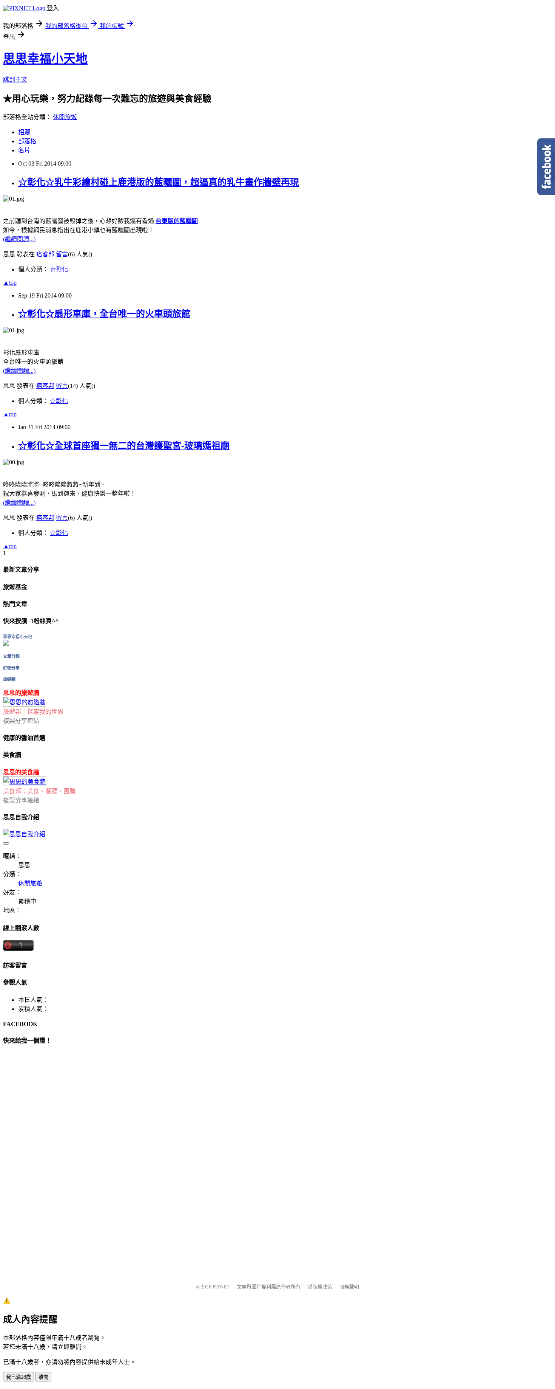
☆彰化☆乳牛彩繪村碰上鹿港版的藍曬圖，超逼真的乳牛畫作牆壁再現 (158, 182)
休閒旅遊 (65, 117)
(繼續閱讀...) (19, 239)
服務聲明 (349, 1287)
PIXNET (221, 1287)
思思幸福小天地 (45, 58)
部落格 (27, 141)
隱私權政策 (320, 1287)
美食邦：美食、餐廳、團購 (39, 791)
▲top (10, 282)
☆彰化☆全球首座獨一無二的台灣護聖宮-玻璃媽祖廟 (124, 446)
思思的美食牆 (21, 772)
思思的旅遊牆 (21, 693)
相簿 (24, 132)
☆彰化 (59, 269)
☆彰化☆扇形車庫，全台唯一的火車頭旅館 (104, 314)
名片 (24, 150)
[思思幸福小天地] (6, 643)
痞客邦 (45, 254)
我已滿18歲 (18, 1377)
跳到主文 (15, 79)
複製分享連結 (21, 721)
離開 (43, 1377)
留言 (62, 254)
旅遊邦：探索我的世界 (33, 711)
